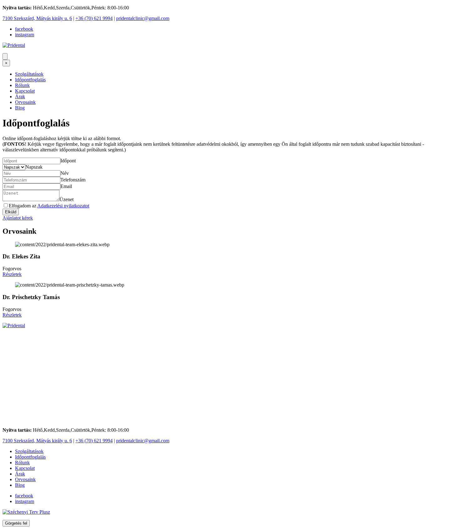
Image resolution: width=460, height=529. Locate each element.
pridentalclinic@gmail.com (142, 18)
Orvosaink (25, 102)
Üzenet (66, 199)
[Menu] (5, 56)
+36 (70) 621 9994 (94, 18)
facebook (24, 29)
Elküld (10, 212)
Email (66, 186)
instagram (24, 34)
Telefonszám (72, 179)
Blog (20, 107)
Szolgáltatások (29, 74)
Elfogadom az (49, 205)
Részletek (12, 274)
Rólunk (22, 85)
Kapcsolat (25, 91)
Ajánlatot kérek (18, 218)
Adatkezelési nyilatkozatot (63, 205)
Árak (20, 96)
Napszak (34, 167)
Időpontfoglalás (30, 79)
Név (64, 173)
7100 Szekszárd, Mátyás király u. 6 (37, 18)
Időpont (68, 160)
